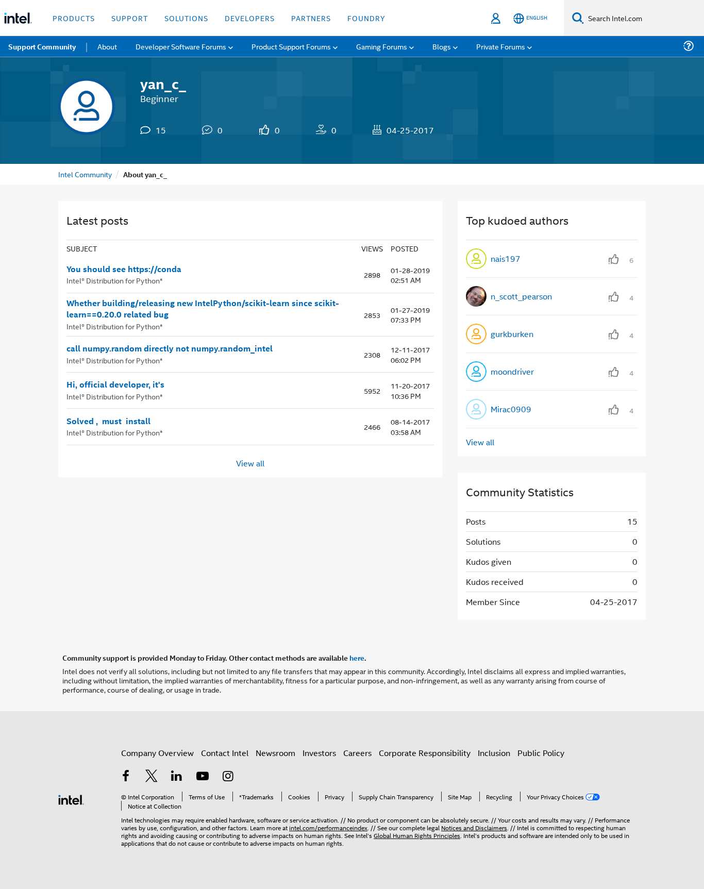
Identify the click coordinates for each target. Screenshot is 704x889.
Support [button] (129, 17)
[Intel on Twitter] (151, 777)
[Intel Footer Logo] (71, 798)
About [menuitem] (107, 46)
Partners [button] (311, 17)
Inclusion (494, 753)
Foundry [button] (366, 17)
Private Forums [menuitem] (500, 46)
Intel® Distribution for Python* (114, 280)
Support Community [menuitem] (42, 46)
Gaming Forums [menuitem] (381, 46)
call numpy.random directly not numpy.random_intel (169, 348)
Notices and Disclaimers (474, 827)
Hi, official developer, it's (115, 384)
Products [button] (74, 17)
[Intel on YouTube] (202, 777)
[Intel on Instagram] (228, 777)
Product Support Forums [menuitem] (291, 46)
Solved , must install (108, 421)
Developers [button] (250, 17)
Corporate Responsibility (425, 753)
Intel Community (85, 174)
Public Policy (540, 753)
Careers (357, 753)
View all (250, 463)
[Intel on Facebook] (126, 777)
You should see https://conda (123, 269)
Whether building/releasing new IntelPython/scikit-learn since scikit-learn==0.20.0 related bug (202, 309)
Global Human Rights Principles (417, 835)
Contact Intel (224, 753)
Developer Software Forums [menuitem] (181, 46)
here (356, 657)
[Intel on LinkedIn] (177, 777)
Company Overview (157, 753)
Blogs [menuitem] (441, 46)
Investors (319, 753)
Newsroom (275, 753)
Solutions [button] (186, 17)
